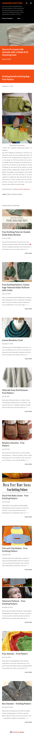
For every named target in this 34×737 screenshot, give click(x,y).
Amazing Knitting (12, 3)
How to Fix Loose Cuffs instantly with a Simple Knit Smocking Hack (15, 52)
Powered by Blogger (18, 732)
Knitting (13, 194)
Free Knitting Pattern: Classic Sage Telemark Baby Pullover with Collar (16, 287)
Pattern (19, 194)
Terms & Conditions (7, 18)
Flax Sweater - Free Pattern (15, 653)
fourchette (21, 145)
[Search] (27, 3)
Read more (28, 253)
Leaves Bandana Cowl (12, 340)
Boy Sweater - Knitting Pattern (16, 703)
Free (8, 194)
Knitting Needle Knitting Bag (21, 189)
